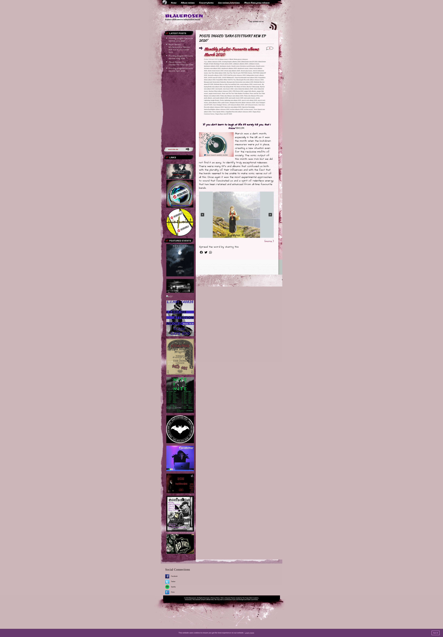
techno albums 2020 (236, 109)
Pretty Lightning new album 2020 (230, 100)
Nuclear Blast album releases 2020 (220, 91)
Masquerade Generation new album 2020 (240, 82)
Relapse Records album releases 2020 (242, 102)
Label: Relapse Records (236, 235)
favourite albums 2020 (215, 75)
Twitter (173, 581)
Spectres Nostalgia (248, 107)
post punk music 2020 (236, 98)
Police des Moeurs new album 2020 (231, 96)
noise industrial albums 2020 (243, 89)
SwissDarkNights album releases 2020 (216, 109)
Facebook (174, 576)
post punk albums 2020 (220, 98)
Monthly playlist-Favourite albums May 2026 (181, 57)
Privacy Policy (215, 598)
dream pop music (246, 71)
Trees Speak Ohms (218, 112)
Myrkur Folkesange (253, 87)
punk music (225, 102)
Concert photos (206, 2)
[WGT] (169, 296)
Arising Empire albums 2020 (231, 61)
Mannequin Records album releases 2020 (250, 80)
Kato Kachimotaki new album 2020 (246, 77)
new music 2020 (228, 89)
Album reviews (188, 2)
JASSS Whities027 (228, 77)
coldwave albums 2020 (240, 64)
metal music (257, 84)
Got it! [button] (435, 633)
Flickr (173, 592)
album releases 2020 (214, 61)
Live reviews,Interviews (229, 2)
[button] (202, 214)
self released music (251, 105)
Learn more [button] (249, 633)
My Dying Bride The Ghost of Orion (234, 87)
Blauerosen (184, 16)
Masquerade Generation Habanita (215, 82)
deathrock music (243, 68)
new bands (218, 89)
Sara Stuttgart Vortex (220, 105)
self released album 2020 (236, 105)
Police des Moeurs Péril (251, 96)
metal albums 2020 (246, 84)
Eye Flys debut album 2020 (217, 73)
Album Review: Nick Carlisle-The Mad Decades (181, 63)
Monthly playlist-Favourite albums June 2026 (181, 39)
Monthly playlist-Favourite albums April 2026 (181, 69)
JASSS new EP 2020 (214, 77)
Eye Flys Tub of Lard (233, 73)
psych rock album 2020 (249, 100)
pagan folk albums (250, 91)
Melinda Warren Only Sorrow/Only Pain (226, 84)
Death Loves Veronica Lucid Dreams (243, 66)
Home (173, 2)
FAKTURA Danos (246, 73)
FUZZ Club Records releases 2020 (234, 75)
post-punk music (249, 98)
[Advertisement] (178, 109)
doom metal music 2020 (216, 71)
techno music (248, 109)
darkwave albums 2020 (211, 66)
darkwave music (225, 66)
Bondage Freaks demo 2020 (223, 64)
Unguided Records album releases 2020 (238, 112)
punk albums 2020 (215, 102)
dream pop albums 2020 (232, 71)
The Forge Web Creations (250, 598)
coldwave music (254, 64)
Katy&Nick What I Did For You (226, 80)
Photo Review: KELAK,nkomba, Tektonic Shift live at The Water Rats (179, 48)
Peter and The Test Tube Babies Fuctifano (235, 93)
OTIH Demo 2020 (238, 91)
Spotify (173, 587)
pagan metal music (215, 93)
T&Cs (222, 598)
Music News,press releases (257, 2)
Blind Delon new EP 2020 (249, 61)
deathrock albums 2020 (229, 68)
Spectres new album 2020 (232, 107)
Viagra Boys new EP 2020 (223, 114)
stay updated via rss (256, 21)
